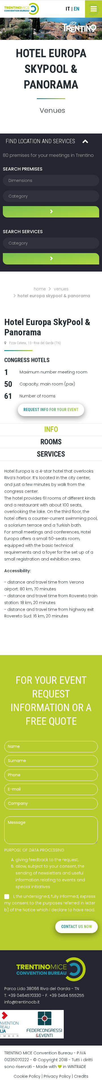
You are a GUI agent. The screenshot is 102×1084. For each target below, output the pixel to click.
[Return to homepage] (21, 8)
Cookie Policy (27, 1076)
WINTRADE (76, 1066)
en (76, 9)
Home (40, 289)
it (68, 9)
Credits (81, 1076)
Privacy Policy (57, 1076)
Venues (61, 289)
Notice (29, 910)
